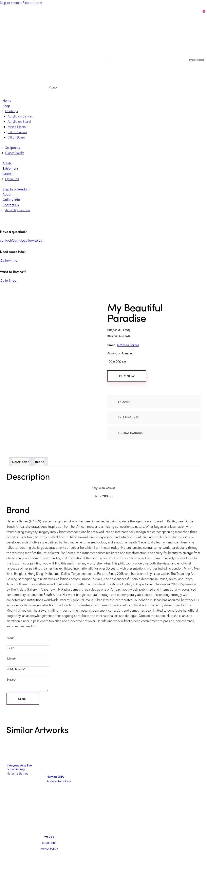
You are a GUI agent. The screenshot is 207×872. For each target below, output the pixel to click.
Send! (22, 698)
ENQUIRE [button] (124, 402)
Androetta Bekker (59, 781)
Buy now (127, 375)
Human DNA (55, 776)
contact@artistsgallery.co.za (21, 240)
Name (10, 637)
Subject (11, 658)
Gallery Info (8, 260)
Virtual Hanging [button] (131, 433)
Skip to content (11, 2)
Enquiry (11, 679)
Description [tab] (20, 461)
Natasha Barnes (128, 345)
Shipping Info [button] (128, 417)
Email (10, 648)
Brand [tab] (39, 461)
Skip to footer (32, 2)
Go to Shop (8, 280)
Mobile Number (15, 669)
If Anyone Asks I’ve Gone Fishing (19, 767)
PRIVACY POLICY (49, 848)
